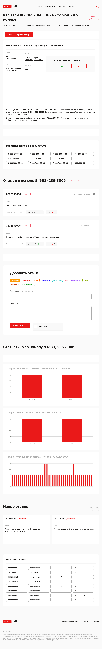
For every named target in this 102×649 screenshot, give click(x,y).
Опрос (86, 280)
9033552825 (59, 518)
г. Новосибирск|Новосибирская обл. (34, 58)
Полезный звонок (28, 284)
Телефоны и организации (46, 6)
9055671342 (10, 518)
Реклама (35, 280)
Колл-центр (15, 284)
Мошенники (26, 280)
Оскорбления (46, 280)
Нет (79, 66)
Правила (72, 6)
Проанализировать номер (19, 35)
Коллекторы (57, 280)
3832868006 (13, 194)
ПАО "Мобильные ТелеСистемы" (13, 69)
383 (26, 69)
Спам (66, 280)
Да (62, 66)
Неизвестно (15, 280)
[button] (91, 509)
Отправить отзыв (20, 326)
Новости (62, 6)
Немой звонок (75, 280)
